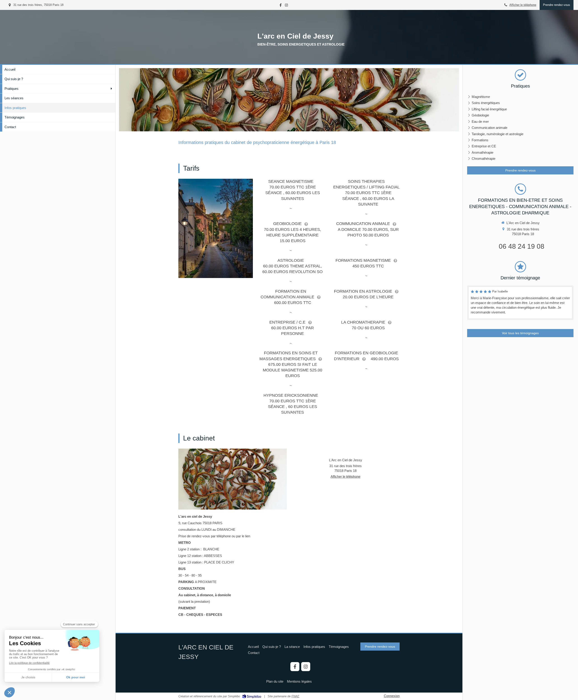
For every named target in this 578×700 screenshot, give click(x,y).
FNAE (295, 696)
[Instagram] (286, 6)
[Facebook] (281, 6)
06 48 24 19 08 (521, 246)
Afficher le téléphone (522, 5)
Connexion (392, 696)
